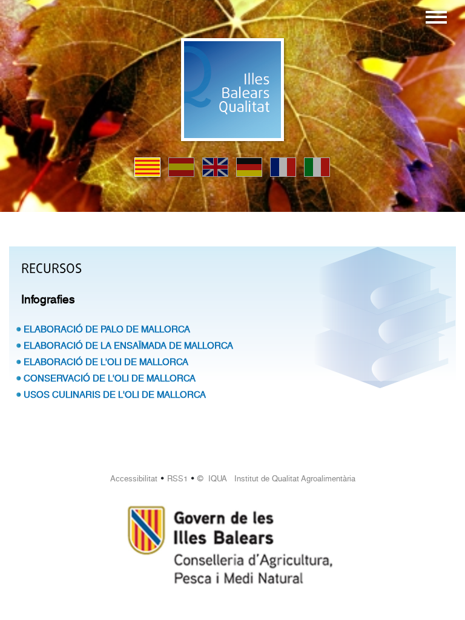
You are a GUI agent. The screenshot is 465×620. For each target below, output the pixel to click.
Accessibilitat (133, 478)
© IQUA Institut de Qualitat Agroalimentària (276, 478)
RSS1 (177, 478)
